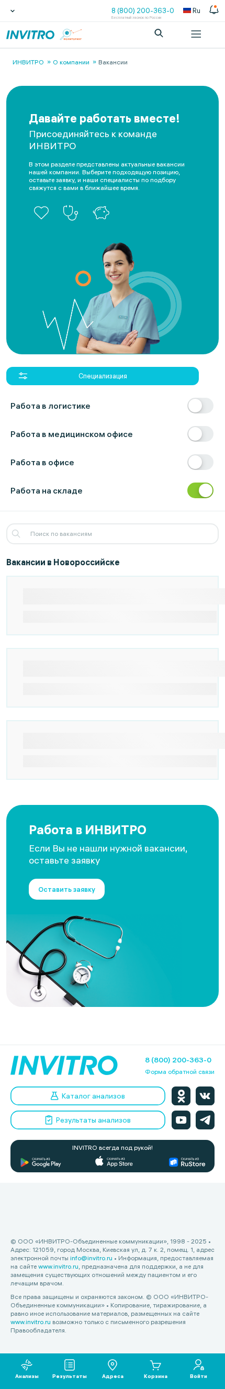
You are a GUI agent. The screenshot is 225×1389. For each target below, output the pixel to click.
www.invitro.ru (58, 1266)
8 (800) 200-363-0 (142, 10)
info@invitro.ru (91, 1258)
